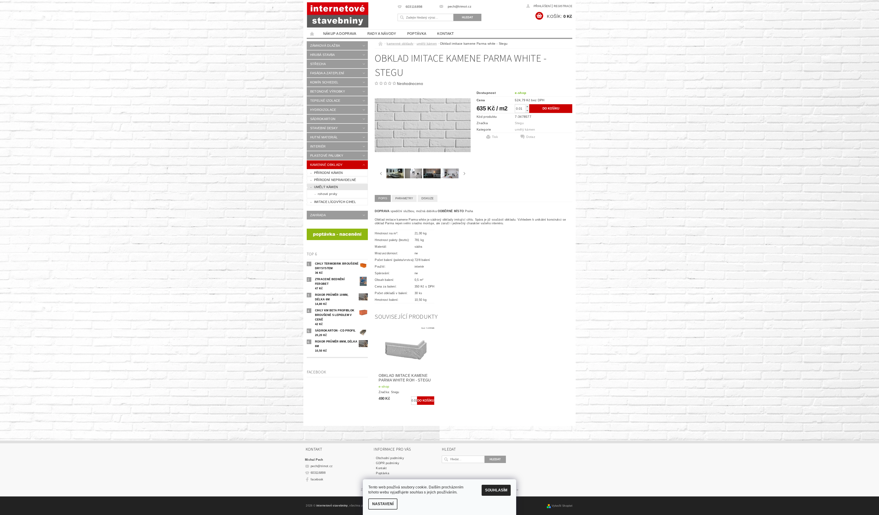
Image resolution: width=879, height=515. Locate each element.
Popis (382, 198)
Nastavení (382, 504)
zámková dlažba (325, 45)
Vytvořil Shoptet (562, 505)
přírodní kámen (328, 173)
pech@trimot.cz (322, 466)
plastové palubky (326, 155)
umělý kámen (326, 187)
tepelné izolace (325, 100)
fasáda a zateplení (327, 73)
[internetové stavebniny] (337, 14)
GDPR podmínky (387, 463)
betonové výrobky (327, 91)
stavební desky (324, 128)
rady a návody (381, 34)
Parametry (404, 198)
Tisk (495, 137)
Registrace (563, 6)
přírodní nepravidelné (335, 180)
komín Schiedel (324, 82)
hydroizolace (323, 110)
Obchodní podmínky (390, 458)
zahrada (318, 215)
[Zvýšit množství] (527, 106)
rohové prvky (327, 194)
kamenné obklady (326, 165)
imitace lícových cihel (335, 202)
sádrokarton (323, 119)
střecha (318, 64)
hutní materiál (324, 137)
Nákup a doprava (339, 34)
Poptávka (416, 34)
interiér (318, 146)
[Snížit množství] (527, 110)
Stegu (519, 123)
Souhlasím (496, 490)
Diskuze (427, 198)
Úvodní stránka (312, 34)
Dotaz (530, 137)
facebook (317, 479)
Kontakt (445, 34)
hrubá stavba (322, 55)
